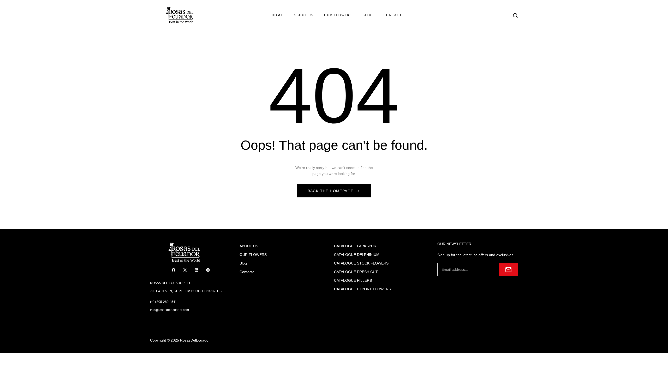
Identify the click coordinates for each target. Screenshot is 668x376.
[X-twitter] (185, 270)
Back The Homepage (331, 191)
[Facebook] (174, 270)
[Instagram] (208, 270)
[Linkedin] (197, 270)
